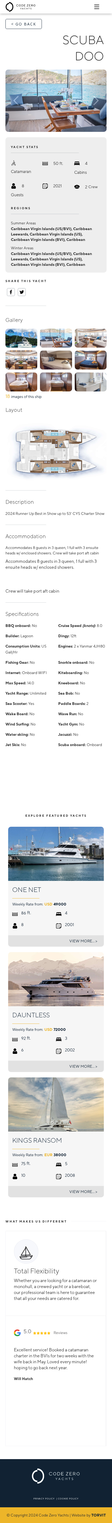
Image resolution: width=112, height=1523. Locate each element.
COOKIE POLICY (68, 1498)
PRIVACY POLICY (44, 1498)
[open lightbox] (56, 101)
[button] (20, 101)
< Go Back (23, 24)
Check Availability (80, 795)
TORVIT (98, 1515)
